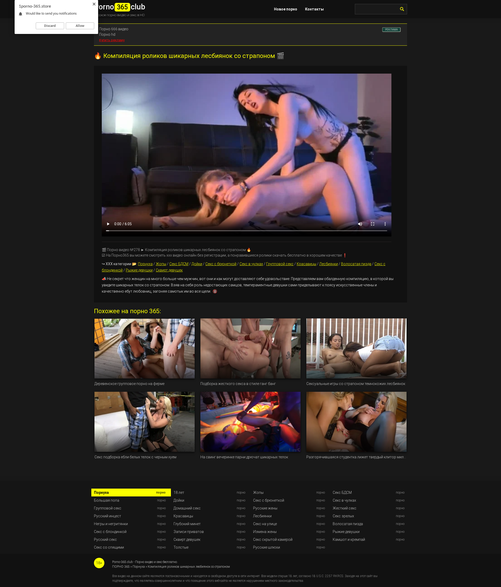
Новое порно (285, 9)
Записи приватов (189, 532)
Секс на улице (265, 524)
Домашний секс (187, 508)
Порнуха (145, 264)
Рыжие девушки (139, 270)
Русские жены (265, 508)
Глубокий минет (187, 524)
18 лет (179, 492)
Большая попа (106, 500)
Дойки (197, 264)
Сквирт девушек (169, 270)
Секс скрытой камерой (273, 539)
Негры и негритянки (111, 524)
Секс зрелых (343, 516)
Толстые (181, 547)
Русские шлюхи (266, 547)
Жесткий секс (344, 508)
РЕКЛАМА (391, 29)
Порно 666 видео (113, 29)
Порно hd (107, 34)
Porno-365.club (122, 562)
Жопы (161, 264)
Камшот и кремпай (349, 539)
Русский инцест (107, 516)
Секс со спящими (109, 547)
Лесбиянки (328, 264)
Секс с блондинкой (110, 532)
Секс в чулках (251, 264)
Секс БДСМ (178, 264)
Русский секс (105, 539)
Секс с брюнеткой (220, 264)
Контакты (314, 9)
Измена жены (265, 532)
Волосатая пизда (356, 264)
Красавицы (306, 264)
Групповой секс (280, 264)
